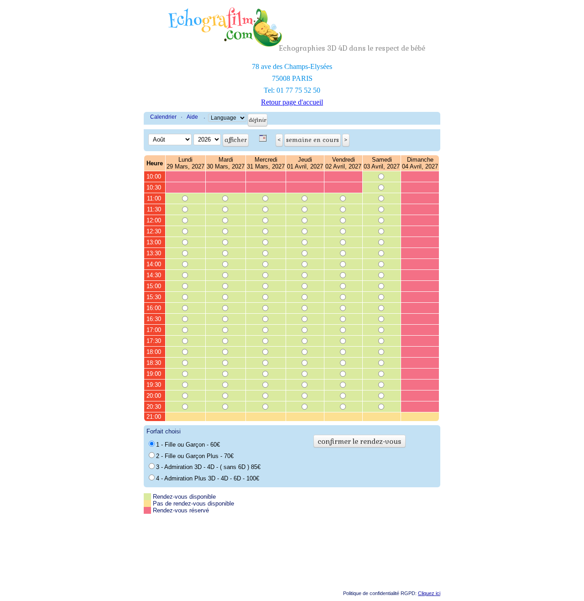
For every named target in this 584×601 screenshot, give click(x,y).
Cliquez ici (429, 593)
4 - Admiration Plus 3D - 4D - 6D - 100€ (207, 478)
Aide (192, 117)
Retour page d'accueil (292, 102)
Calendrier (163, 117)
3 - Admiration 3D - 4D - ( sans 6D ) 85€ (208, 467)
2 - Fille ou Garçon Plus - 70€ (195, 456)
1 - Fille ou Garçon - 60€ (188, 444)
